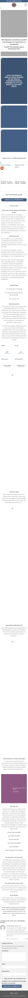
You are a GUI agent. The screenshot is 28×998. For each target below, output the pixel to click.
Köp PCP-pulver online (6, 181)
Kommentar (5, 950)
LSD (7, 238)
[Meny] (2, 5)
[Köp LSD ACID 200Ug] (21, 171)
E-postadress (6, 971)
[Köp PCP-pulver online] (7, 171)
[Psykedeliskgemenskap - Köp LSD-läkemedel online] (14, 5)
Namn (4, 964)
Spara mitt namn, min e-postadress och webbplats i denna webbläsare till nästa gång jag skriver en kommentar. (14, 981)
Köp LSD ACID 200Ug (20, 181)
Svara (26, 938)
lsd (19, 832)
